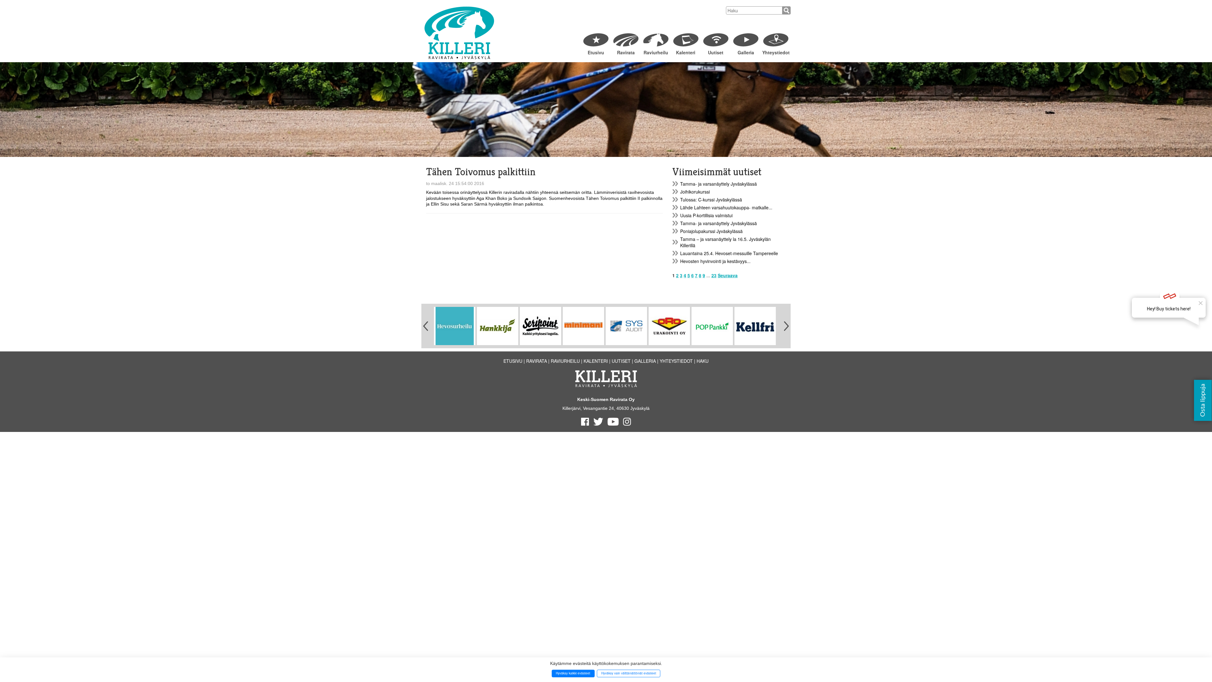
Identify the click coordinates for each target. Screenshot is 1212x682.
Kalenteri (685, 52)
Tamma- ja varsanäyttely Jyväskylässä (718, 184)
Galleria (746, 52)
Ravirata (626, 52)
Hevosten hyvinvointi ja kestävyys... (715, 261)
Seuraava (728, 275)
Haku (703, 361)
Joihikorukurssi (695, 191)
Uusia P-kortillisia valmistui (706, 215)
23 (713, 275)
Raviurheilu (656, 52)
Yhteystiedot (775, 52)
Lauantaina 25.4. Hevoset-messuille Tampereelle (729, 253)
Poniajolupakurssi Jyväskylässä (711, 231)
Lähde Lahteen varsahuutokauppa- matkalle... (726, 207)
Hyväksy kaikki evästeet (573, 673)
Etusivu (596, 52)
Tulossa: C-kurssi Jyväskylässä (711, 199)
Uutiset (715, 52)
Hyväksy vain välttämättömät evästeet (628, 673)
